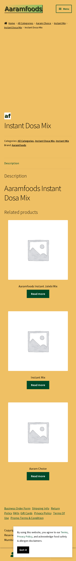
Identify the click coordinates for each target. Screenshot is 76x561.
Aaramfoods (19, 145)
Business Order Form (17, 508)
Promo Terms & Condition (27, 518)
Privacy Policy (42, 513)
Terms (64, 532)
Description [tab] (11, 163)
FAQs (16, 513)
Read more (38, 294)
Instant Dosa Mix (13, 27)
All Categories (25, 23)
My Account (12, 554)
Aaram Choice (43, 23)
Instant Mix (60, 23)
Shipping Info (40, 508)
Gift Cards (26, 513)
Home (11, 23)
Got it (23, 550)
